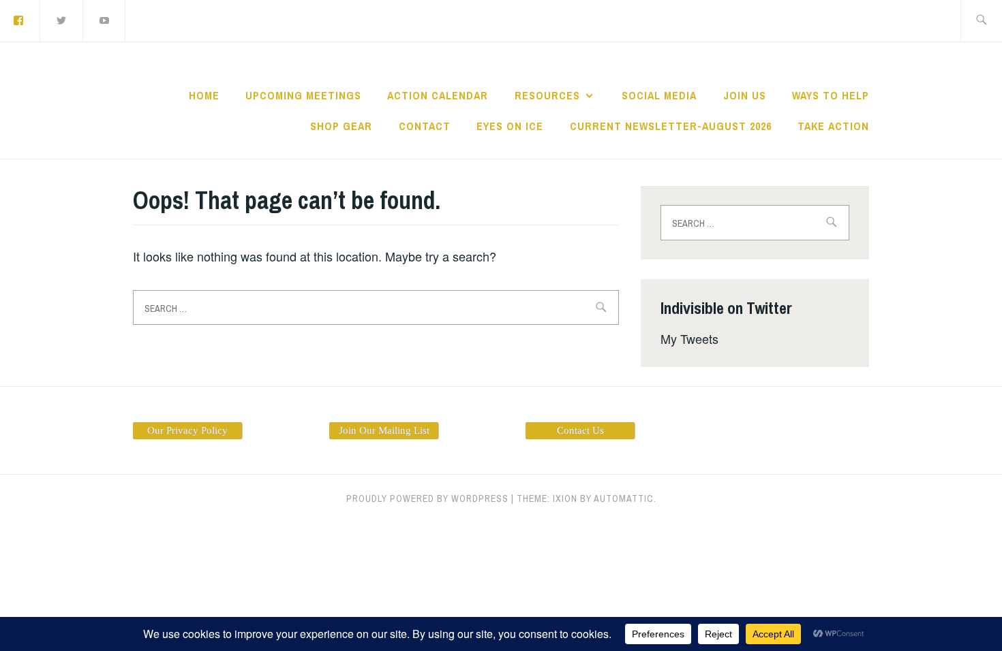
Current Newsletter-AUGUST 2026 (671, 125)
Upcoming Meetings (303, 95)
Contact (425, 125)
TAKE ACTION (833, 125)
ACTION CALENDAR (437, 95)
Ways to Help (830, 95)
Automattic (624, 498)
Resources (547, 95)
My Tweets (689, 338)
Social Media (659, 95)
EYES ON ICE (509, 125)
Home (204, 95)
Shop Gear (341, 125)
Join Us (744, 95)
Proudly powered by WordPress (427, 498)
